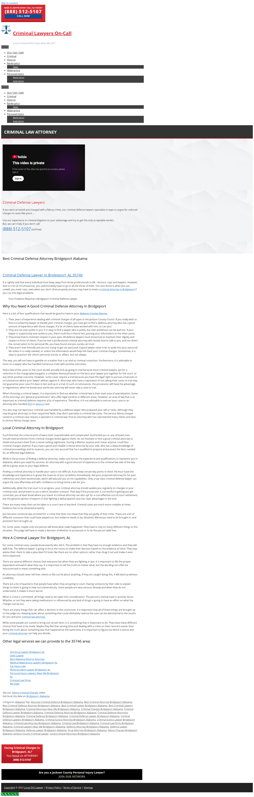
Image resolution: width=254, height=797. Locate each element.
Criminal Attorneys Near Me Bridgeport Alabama (53, 709)
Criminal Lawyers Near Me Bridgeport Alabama (39, 726)
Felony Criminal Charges (25, 692)
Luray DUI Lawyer (33, 787)
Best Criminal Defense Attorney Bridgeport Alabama (31, 705)
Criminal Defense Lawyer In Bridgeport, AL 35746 (43, 274)
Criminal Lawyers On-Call (42, 33)
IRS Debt (14, 683)
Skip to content (9, 3)
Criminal (11, 56)
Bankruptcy (13, 63)
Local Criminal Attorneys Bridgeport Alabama (75, 733)
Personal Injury (15, 74)
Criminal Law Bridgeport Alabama (80, 723)
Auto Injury (18, 81)
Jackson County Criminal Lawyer (31, 733)
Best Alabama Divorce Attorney (27, 659)
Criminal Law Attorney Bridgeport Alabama (37, 723)
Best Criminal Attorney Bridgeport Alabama (108, 702)
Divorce (11, 59)
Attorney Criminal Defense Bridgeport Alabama (57, 702)
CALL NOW (23, 16)
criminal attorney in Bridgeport (117, 289)
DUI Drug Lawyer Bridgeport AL (27, 652)
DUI (30, 404)
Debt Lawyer (17, 655)
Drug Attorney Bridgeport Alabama (87, 730)
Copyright (9, 787)
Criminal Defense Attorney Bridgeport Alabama (70, 712)
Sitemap (88, 787)
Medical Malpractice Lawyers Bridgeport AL (33, 662)
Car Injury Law (18, 666)
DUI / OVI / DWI (15, 52)
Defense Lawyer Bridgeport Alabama (46, 730)
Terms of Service (72, 787)
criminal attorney (17, 633)
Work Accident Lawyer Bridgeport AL (30, 669)
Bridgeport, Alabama (37, 696)
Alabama (20, 702)
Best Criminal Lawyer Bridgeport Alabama (84, 705)
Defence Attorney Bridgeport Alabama (87, 726)
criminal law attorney (33, 616)
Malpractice (13, 70)
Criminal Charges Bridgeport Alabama (102, 709)
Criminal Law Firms (20, 680)
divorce (40, 404)
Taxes (15, 67)
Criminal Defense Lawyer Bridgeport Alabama (94, 716)
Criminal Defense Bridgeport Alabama (47, 716)
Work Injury (18, 77)
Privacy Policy (53, 787)
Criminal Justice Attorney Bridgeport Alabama (70, 719)
